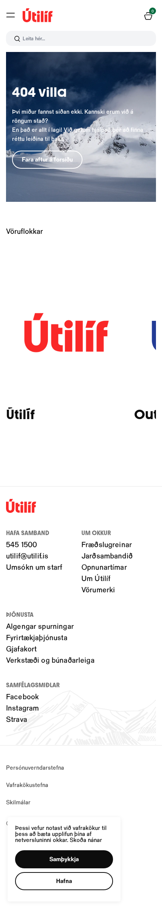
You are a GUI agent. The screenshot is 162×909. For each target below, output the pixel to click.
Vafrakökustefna (27, 784)
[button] (10, 15)
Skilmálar (18, 801)
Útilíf (20, 414)
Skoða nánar (86, 839)
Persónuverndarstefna (35, 767)
